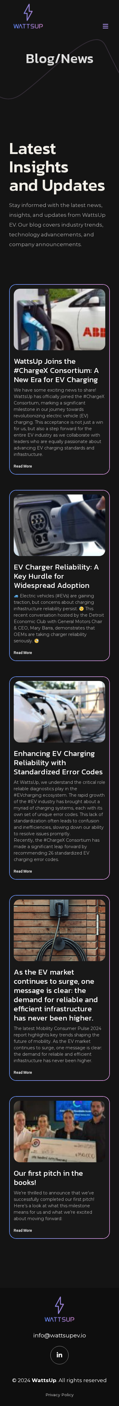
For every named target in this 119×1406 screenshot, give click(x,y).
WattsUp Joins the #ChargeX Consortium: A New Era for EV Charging (56, 370)
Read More (23, 466)
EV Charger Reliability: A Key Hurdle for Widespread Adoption (56, 576)
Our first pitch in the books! (48, 1177)
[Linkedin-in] (59, 1355)
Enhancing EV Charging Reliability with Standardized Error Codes (58, 762)
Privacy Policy (59, 1394)
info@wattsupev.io (59, 1335)
